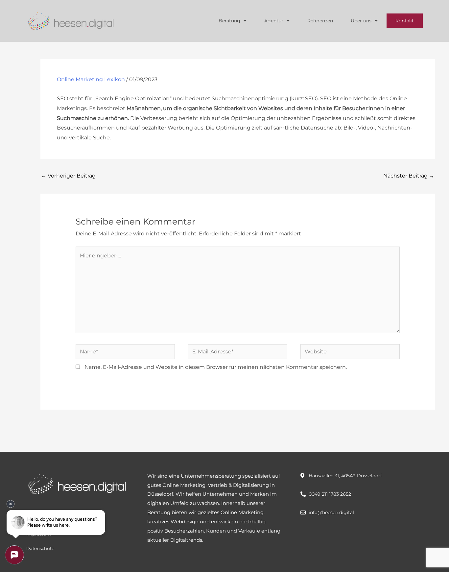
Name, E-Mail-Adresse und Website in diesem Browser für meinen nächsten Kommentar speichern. (215, 367)
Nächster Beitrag (408, 176)
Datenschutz (40, 548)
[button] (232, 20)
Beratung (229, 21)
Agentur (273, 21)
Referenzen (320, 21)
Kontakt (404, 21)
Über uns (361, 21)
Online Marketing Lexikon (91, 79)
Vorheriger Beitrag (68, 176)
